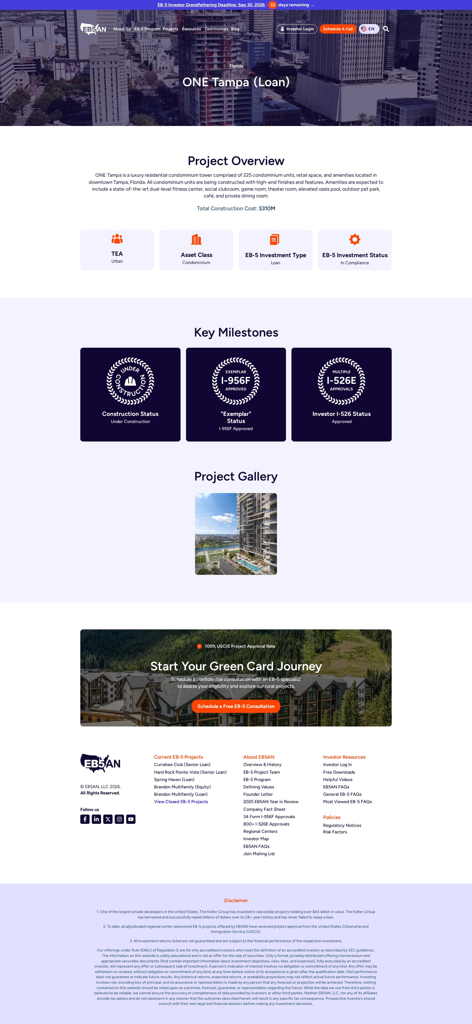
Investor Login (300, 28)
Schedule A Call (338, 28)
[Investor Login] (282, 29)
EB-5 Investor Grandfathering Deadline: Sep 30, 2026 (212, 4)
